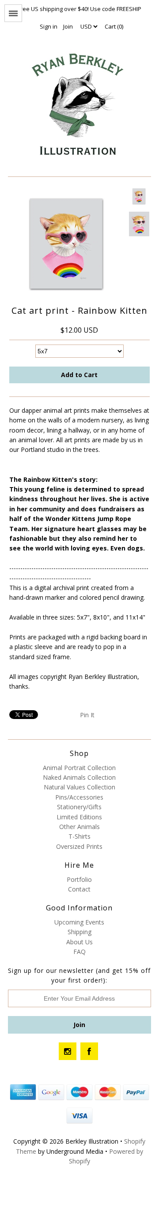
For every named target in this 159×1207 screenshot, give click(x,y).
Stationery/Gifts (79, 807)
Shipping (79, 932)
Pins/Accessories (79, 797)
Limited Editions (79, 817)
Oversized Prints (79, 846)
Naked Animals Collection (79, 777)
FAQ (79, 951)
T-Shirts (79, 836)
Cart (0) (114, 26)
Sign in (48, 26)
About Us (79, 942)
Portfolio (79, 879)
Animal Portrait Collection (79, 767)
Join (68, 26)
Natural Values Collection (79, 787)
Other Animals (79, 826)
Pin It (87, 715)
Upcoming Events (79, 922)
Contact (79, 889)
